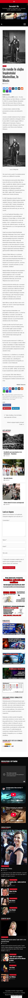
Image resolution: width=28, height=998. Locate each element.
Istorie (4, 66)
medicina (19, 396)
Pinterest (7, 408)
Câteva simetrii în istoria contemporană (14, 503)
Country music (5, 937)
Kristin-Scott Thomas (6, 868)
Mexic (22, 396)
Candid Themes (18, 994)
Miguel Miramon (6, 397)
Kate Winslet (12, 910)
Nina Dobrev (12, 901)
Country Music (6, 918)
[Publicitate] (14, 634)
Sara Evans (12, 967)
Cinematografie (6, 827)
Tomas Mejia (12, 399)
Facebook (7, 405)
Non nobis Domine (8, 478)
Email (4, 546)
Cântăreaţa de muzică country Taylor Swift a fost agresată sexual (13, 940)
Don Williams (12, 977)
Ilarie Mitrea (10, 394)
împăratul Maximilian (18, 394)
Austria (6, 394)
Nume (5, 540)
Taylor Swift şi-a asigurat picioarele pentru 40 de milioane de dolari (17, 958)
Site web (5, 553)
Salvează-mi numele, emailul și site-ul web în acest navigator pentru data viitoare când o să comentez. (13, 561)
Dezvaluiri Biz (14, 6)
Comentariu (6, 520)
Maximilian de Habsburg (11, 396)
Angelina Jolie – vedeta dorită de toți (17, 883)
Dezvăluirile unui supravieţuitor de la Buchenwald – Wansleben (13, 453)
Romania (5, 399)
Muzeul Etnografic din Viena (16, 397)
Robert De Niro (13, 891)
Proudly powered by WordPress (11, 992)
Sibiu (8, 399)
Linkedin (16, 408)
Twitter (16, 405)
